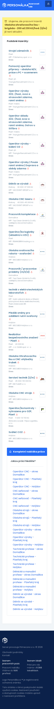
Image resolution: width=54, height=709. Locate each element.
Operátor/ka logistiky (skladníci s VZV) (21, 233)
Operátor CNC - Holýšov (26, 486)
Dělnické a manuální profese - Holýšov (24, 588)
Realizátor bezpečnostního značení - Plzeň (23, 337)
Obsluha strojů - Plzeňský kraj (27, 519)
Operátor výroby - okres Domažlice (27, 531)
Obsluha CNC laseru (21, 199)
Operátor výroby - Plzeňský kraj (23, 538)
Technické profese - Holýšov (24, 565)
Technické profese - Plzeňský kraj (24, 558)
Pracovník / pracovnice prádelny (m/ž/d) (23, 270)
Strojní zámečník (19, 50)
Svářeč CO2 (16, 432)
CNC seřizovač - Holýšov (26, 506)
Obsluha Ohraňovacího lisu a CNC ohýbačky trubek (22, 359)
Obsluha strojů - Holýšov (26, 525)
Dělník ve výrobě (19, 183)
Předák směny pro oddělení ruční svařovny (23, 314)
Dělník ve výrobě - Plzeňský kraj (23, 603)
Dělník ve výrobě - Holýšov (28, 609)
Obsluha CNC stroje (20, 393)
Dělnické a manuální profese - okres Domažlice (28, 573)
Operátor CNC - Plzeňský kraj (27, 480)
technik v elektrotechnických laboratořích (26, 291)
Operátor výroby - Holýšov (28, 544)
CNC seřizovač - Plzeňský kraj (27, 500)
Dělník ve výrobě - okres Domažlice (27, 595)
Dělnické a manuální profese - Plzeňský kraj (26, 580)
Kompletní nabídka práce (29, 451)
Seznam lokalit (34, 660)
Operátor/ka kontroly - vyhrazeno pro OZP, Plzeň (22, 411)
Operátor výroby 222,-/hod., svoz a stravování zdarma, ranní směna (20, 95)
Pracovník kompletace (22, 214)
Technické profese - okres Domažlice (28, 550)
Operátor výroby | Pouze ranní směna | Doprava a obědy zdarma (23, 165)
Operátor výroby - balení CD (20, 145)
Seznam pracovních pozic (11, 662)
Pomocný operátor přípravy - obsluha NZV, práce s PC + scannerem (23, 69)
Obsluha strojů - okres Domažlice (25, 512)
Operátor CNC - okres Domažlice (25, 473)
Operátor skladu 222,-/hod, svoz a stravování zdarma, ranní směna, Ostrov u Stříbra (22, 122)
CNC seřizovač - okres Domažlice (25, 492)
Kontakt (6, 655)
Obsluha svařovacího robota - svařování (21, 252)
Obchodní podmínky (12, 652)
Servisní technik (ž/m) (22, 377)
